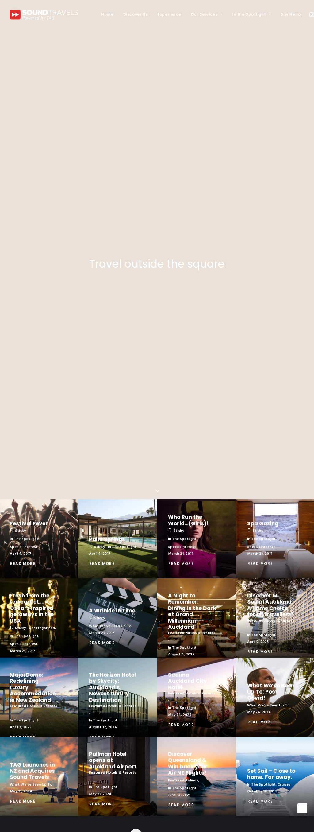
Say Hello (291, 14)
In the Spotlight (249, 14)
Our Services (204, 14)
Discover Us (135, 14)
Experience (169, 14)
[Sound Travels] (46, 14)
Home (107, 14)
